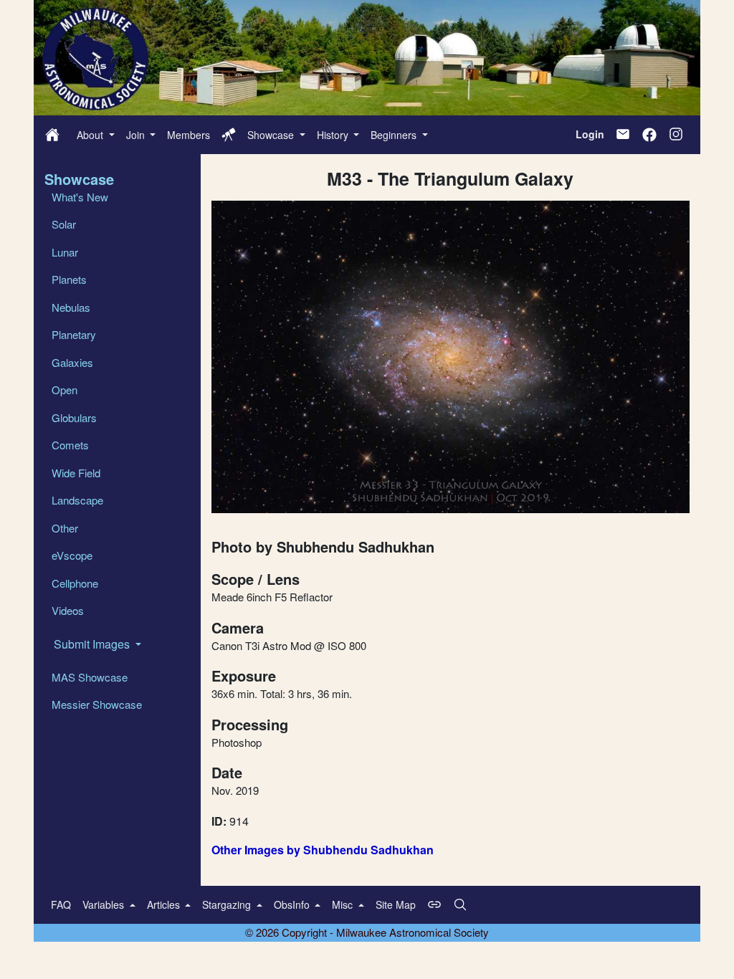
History (334, 135)
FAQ (61, 904)
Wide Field (76, 472)
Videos (68, 610)
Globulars (74, 417)
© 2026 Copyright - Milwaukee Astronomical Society (367, 932)
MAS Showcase (90, 676)
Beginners (395, 135)
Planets (69, 279)
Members (188, 135)
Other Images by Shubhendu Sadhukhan (322, 849)
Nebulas (71, 307)
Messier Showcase (97, 704)
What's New (80, 196)
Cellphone (75, 583)
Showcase (272, 135)
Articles (165, 904)
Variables (104, 904)
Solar (64, 223)
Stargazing (228, 904)
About (91, 135)
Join (137, 135)
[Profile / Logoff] (229, 135)
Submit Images (93, 644)
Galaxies (72, 362)
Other (65, 527)
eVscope (72, 555)
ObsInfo (293, 904)
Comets (70, 444)
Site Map (396, 904)
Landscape (77, 499)
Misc (344, 904)
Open (64, 389)
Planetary (74, 334)
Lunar (65, 251)
